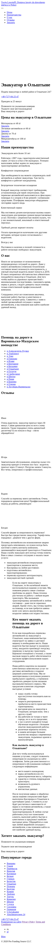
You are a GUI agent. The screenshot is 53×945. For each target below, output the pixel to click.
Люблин (11, 894)
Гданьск (10, 879)
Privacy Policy (28, 922)
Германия (11, 909)
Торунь (10, 896)
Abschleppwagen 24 (16, 914)
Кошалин (11, 899)
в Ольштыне (13, 369)
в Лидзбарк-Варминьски (18, 387)
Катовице (11, 873)
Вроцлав (11, 871)
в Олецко (11, 384)
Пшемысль (12, 868)
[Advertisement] (26, 52)
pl (7, 932)
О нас (9, 17)
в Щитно (11, 376)
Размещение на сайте (11, 922)
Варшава (11, 863)
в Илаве (10, 361)
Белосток (11, 881)
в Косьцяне (12, 366)
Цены (9, 12)
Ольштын (11, 884)
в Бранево (11, 381)
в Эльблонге (13, 353)
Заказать (11, 22)
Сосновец (11, 907)
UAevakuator (13, 912)
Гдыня (10, 866)
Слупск (10, 904)
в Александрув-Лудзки (18, 351)
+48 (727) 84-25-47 (10, 96)
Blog (3, 936)
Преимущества (14, 15)
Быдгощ (11, 889)
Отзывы (11, 20)
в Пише (10, 379)
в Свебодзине (13, 374)
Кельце (10, 876)
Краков (10, 891)
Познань (11, 886)
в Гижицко (12, 358)
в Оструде (11, 371)
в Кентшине (12, 364)
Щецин (10, 901)
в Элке (10, 356)
